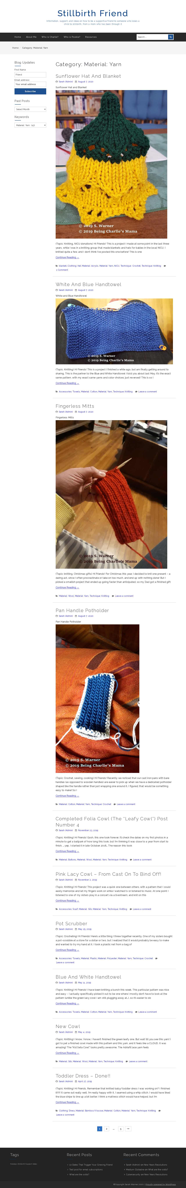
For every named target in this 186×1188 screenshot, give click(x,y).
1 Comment (62, 270)
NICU (116, 266)
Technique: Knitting (151, 266)
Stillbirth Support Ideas (27, 1164)
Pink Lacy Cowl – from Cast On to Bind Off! (109, 874)
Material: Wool (66, 596)
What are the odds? (79, 1174)
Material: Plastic (89, 958)
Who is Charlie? (50, 37)
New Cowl (68, 1026)
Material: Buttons (67, 859)
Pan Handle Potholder (82, 610)
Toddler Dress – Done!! (83, 1075)
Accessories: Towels (69, 391)
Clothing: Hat (74, 266)
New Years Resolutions (155, 1165)
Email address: (22, 80)
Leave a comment (147, 391)
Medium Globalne (135, 1169)
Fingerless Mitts (75, 406)
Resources (91, 37)
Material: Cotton (89, 391)
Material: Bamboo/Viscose (89, 1111)
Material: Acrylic (90, 266)
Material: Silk (85, 909)
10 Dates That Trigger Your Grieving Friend (91, 1165)
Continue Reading (67, 257)
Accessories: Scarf (68, 909)
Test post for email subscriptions (86, 1169)
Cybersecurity (133, 1174)
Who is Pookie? (72, 37)
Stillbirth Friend (93, 13)
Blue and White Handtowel (88, 977)
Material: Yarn (106, 266)
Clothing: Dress (67, 1111)
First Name (20, 70)
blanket (62, 266)
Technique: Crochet (131, 266)
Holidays (13, 1164)
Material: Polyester (107, 958)
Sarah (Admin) (66, 81)
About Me (31, 37)
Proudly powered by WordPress (161, 1184)
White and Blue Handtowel (89, 284)
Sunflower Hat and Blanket (88, 76)
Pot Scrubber (71, 923)
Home (18, 37)
